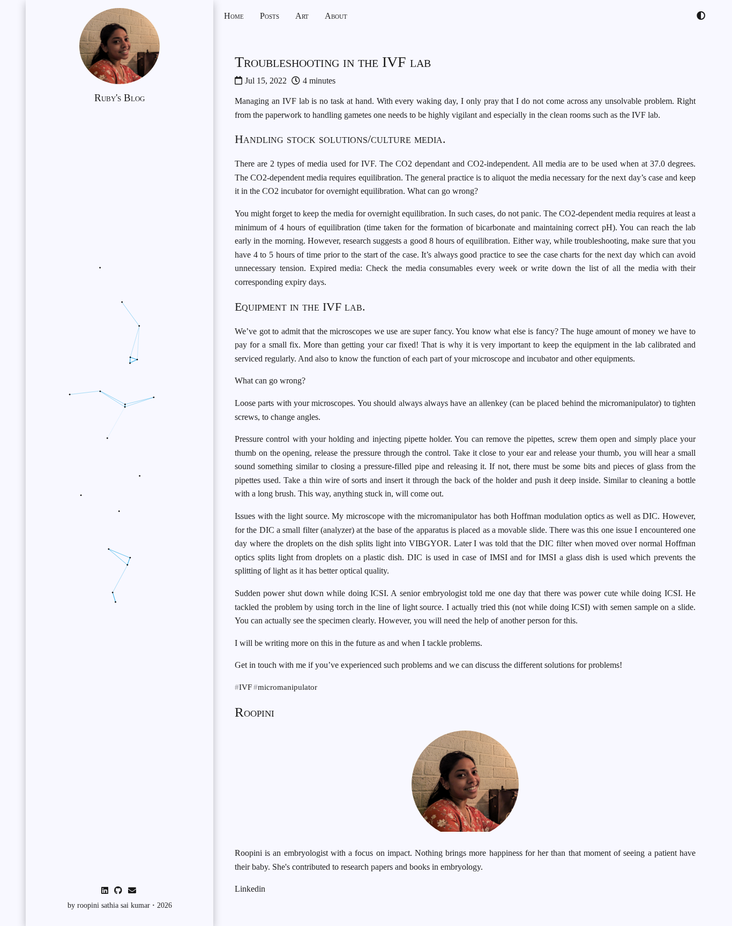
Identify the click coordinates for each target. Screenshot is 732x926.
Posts (269, 15)
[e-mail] (133, 890)
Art (302, 15)
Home (234, 15)
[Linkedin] (105, 890)
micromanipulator (287, 687)
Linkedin (250, 888)
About (336, 15)
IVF (245, 687)
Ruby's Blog (119, 97)
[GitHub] (119, 890)
